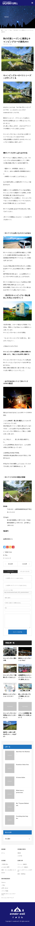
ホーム (3, 853)
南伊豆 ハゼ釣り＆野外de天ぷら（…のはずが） (9, 734)
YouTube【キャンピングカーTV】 (8, 894)
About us (3, 882)
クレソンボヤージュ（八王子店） (25, 870)
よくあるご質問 (5, 867)
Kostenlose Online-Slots (22, 764)
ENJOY (3, 872)
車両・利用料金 (21, 874)
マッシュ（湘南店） (23, 864)
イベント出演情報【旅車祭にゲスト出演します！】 (24, 715)
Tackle (10, 552)
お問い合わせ (4, 888)
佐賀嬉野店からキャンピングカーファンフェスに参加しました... (24, 677)
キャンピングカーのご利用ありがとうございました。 (9, 715)
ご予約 (3, 885)
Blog (10, 44)
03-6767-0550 (10, 534)
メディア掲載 (4, 891)
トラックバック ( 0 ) (24, 571)
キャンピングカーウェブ (7, 897)
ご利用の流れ (4, 864)
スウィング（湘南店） (23, 867)
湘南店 (19, 853)
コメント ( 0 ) (10, 571)
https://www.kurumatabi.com (11, 222)
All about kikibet (20, 777)
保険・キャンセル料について (8, 870)
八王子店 (20, 855)
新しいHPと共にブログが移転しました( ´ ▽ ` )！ (24, 696)
